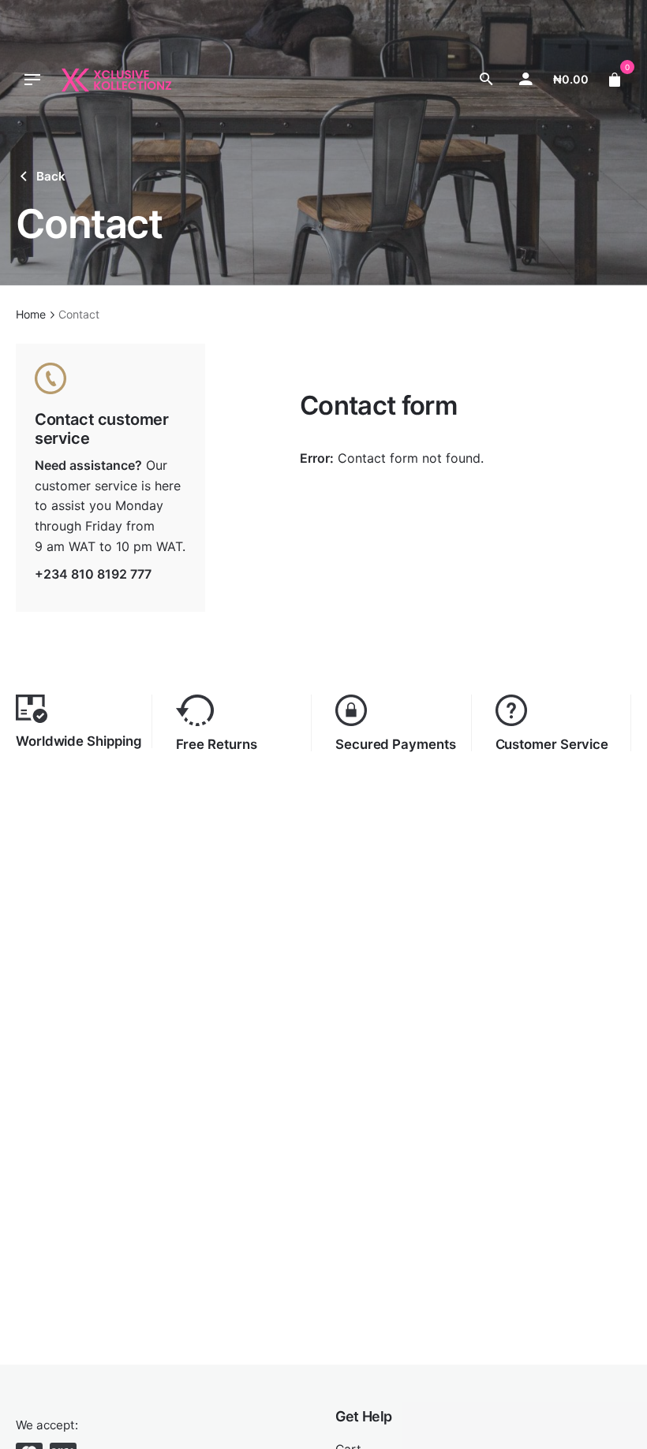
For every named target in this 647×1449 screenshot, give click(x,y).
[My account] (525, 79)
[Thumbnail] (116, 80)
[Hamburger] (32, 79)
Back (50, 176)
